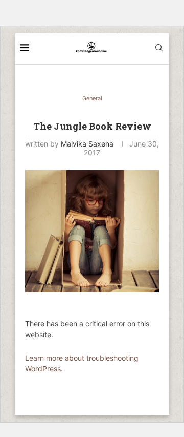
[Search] (159, 48)
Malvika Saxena (87, 143)
